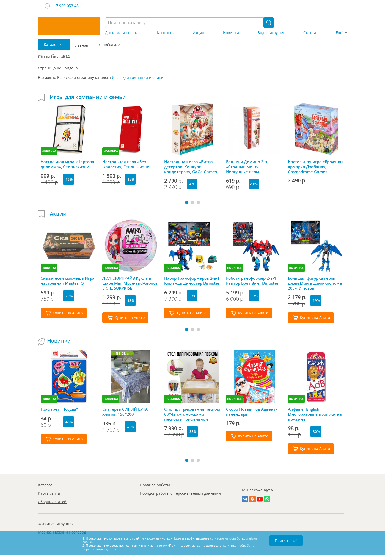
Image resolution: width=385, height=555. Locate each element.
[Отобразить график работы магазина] (47, 6)
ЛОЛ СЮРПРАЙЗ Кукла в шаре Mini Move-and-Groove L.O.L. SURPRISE (130, 283)
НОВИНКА (49, 151)
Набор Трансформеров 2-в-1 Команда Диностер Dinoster (192, 281)
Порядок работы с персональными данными (180, 493)
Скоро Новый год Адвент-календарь (251, 412)
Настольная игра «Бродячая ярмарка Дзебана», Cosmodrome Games (316, 166)
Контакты (165, 33)
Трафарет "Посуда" (59, 409)
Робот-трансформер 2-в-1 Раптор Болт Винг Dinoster (252, 281)
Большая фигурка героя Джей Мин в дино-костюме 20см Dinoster (315, 283)
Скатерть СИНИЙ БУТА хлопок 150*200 (125, 412)
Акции (198, 33)
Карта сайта (49, 493)
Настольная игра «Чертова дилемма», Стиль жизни (67, 164)
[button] (186, 202)
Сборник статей (52, 501)
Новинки (231, 33)
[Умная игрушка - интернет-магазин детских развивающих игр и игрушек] (69, 26)
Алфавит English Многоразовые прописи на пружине (315, 414)
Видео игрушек (271, 33)
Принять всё (286, 540)
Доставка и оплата (122, 33)
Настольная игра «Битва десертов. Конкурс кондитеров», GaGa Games (190, 166)
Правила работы (155, 484)
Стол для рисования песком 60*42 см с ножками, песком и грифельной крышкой (192, 414)
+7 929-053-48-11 (69, 6)
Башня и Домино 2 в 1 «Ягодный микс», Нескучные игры (248, 166)
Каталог (45, 484)
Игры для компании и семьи (137, 77)
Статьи (309, 33)
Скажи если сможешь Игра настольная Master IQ (68, 281)
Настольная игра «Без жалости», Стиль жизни (126, 164)
